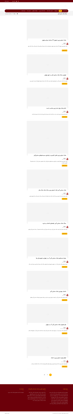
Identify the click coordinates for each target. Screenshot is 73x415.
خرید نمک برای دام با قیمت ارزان (16, 96)
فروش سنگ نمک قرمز (18, 179)
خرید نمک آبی (19, 143)
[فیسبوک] (18, 1)
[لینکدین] (13, 1)
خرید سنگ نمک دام (18, 124)
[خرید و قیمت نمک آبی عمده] (21, 74)
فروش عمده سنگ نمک (18, 186)
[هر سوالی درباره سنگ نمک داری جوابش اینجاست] (14, 250)
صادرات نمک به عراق (18, 165)
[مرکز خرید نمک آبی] (21, 79)
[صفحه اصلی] (17, 13)
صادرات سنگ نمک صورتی (18, 160)
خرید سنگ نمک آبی (18, 119)
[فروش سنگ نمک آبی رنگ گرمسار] (21, 84)
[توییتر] (65, 407)
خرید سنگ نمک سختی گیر (18, 129)
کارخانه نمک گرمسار (18, 198)
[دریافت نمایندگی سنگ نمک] (14, 273)
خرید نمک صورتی (10, 146)
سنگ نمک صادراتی (18, 153)
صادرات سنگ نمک (18, 155)
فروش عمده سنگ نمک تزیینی (17, 189)
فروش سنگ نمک (19, 172)
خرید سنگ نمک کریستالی (18, 134)
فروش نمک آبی (19, 191)
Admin (65, 43)
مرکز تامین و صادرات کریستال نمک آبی (15, 101)
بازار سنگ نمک (19, 112)
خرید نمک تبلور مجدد (10, 143)
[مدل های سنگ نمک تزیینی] (14, 297)
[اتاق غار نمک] (14, 225)
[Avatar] (67, 44)
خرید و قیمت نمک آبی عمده (12, 72)
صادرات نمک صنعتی (18, 167)
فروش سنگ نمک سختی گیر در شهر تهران (14, 103)
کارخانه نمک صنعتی (18, 196)
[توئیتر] (16, 1)
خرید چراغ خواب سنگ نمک (17, 148)
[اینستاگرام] (15, 1)
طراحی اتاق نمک (10, 167)
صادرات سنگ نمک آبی (18, 158)
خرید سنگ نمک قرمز (18, 131)
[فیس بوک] (67, 407)
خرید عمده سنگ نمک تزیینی (17, 141)
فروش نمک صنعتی (11, 191)
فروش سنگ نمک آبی (18, 174)
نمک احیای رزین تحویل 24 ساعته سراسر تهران (15, 99)
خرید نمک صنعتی (19, 146)
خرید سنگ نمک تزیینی (18, 122)
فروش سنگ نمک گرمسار (18, 184)
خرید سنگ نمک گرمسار (18, 136)
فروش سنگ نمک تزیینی (18, 177)
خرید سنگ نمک (19, 117)
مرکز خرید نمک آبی (14, 77)
